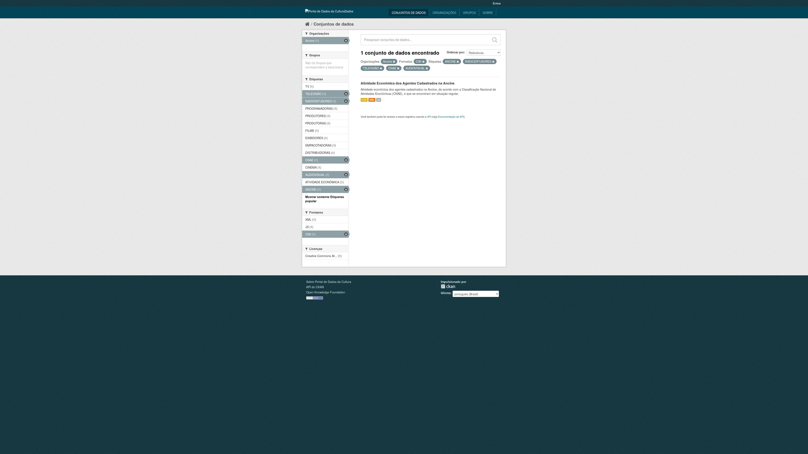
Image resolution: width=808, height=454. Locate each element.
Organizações (444, 13)
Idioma (446, 293)
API (429, 116)
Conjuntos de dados (409, 13)
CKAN (448, 286)
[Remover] (394, 61)
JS (378, 100)
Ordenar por (455, 52)
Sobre (488, 13)
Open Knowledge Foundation (325, 292)
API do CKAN (315, 287)
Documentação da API (451, 116)
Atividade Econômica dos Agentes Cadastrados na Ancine (407, 83)
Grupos (469, 13)
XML (372, 100)
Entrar (497, 3)
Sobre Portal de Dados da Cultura (328, 282)
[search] (494, 40)
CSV (364, 100)
